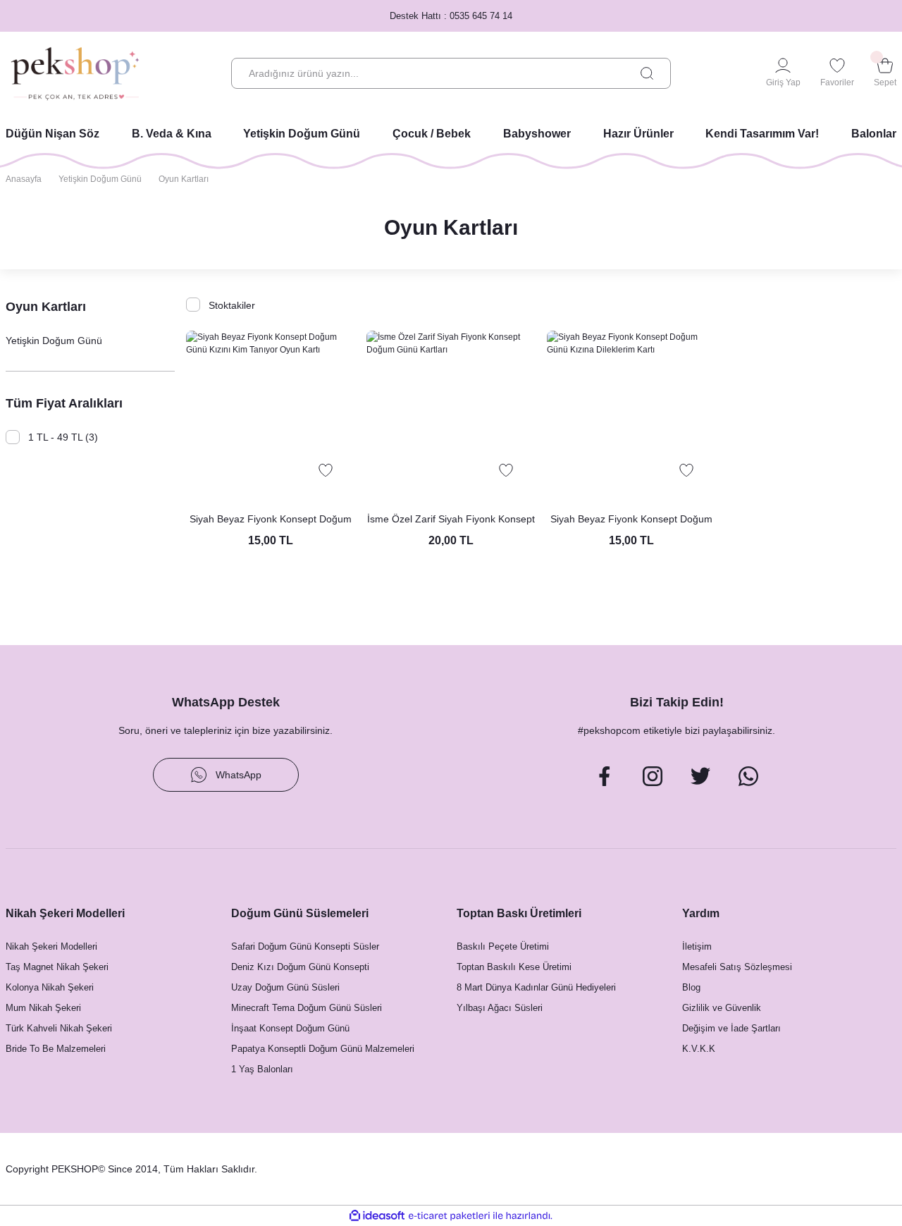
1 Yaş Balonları (262, 1069)
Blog (691, 987)
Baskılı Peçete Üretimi (503, 946)
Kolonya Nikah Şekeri (50, 987)
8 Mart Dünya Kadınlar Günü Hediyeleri (536, 987)
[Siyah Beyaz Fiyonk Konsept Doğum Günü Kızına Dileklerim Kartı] (631, 415)
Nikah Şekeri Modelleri (51, 946)
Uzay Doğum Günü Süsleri (285, 987)
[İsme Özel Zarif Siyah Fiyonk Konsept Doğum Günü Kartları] (451, 415)
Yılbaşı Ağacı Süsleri (500, 1008)
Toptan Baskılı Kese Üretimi (514, 967)
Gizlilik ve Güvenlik (721, 1008)
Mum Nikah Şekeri (43, 1008)
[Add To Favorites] (325, 470)
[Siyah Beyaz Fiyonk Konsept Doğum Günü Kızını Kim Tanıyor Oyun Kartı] (270, 415)
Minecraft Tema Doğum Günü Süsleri (306, 1008)
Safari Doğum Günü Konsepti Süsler (305, 946)
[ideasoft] (377, 1215)
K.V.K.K (698, 1048)
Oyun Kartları (184, 179)
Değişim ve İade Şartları (731, 1028)
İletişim (697, 946)
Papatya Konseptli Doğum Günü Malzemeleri (322, 1048)
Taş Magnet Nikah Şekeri (57, 967)
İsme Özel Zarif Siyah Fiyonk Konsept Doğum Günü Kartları (451, 520)
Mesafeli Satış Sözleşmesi (737, 967)
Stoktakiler (232, 305)
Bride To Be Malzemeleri (56, 1048)
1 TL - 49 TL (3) (63, 437)
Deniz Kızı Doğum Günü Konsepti (300, 967)
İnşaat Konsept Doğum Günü (290, 1028)
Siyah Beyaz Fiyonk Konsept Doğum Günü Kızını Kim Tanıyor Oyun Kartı (271, 520)
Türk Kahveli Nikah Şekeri (59, 1028)
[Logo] (75, 74)
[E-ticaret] (449, 1216)
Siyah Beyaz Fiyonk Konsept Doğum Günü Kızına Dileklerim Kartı (631, 520)
